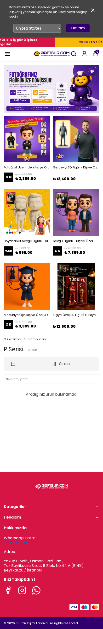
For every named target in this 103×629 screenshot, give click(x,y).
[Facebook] (8, 590)
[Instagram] (22, 590)
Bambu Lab (37, 339)
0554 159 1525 (16, 542)
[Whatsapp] (36, 590)
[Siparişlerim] (84, 54)
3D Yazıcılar (13, 339)
